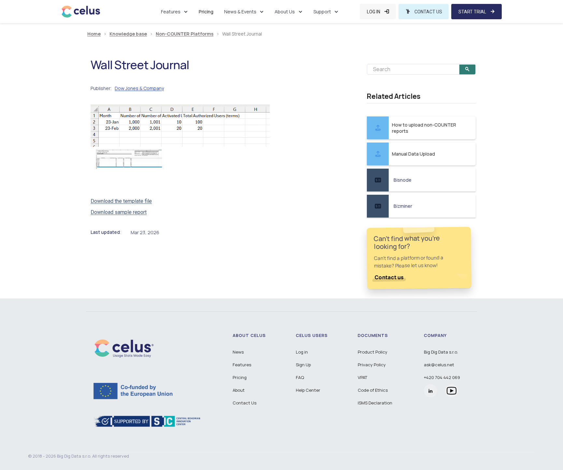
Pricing (206, 11)
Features (242, 365)
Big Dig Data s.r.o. (441, 352)
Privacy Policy (372, 365)
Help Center (308, 390)
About (239, 390)
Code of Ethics (373, 390)
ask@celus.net (439, 365)
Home (94, 34)
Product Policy (372, 352)
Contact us (389, 277)
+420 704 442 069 (442, 377)
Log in (302, 352)
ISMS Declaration (375, 403)
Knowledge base (128, 34)
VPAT (362, 377)
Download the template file (121, 201)
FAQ (300, 377)
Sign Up (303, 365)
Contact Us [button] (244, 403)
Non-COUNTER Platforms (184, 34)
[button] (174, 12)
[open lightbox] (180, 125)
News (238, 352)
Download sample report (119, 212)
